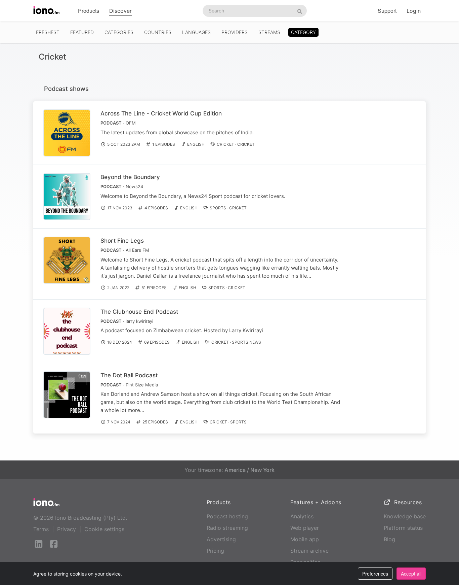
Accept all (411, 573)
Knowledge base (405, 516)
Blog (389, 539)
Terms (41, 529)
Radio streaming (227, 527)
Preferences (375, 573)
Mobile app (304, 539)
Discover (120, 10)
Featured (82, 32)
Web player (304, 527)
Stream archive (309, 550)
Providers (234, 32)
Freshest (47, 32)
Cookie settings (104, 529)
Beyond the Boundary (130, 177)
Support (387, 10)
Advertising (221, 539)
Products (88, 10)
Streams (269, 32)
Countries (157, 32)
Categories (119, 32)
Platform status (403, 527)
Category (303, 32)
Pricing (215, 550)
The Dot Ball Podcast (129, 375)
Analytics (302, 516)
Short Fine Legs (122, 240)
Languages (196, 32)
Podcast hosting (227, 516)
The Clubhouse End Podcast (139, 311)
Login (414, 10)
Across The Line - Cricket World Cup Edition (161, 113)
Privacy (66, 529)
